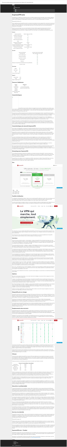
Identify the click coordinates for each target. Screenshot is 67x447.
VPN (14, 6)
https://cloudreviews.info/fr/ (35, 437)
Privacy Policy (16, 442)
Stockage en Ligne (17, 7)
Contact (15, 441)
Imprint (15, 443)
